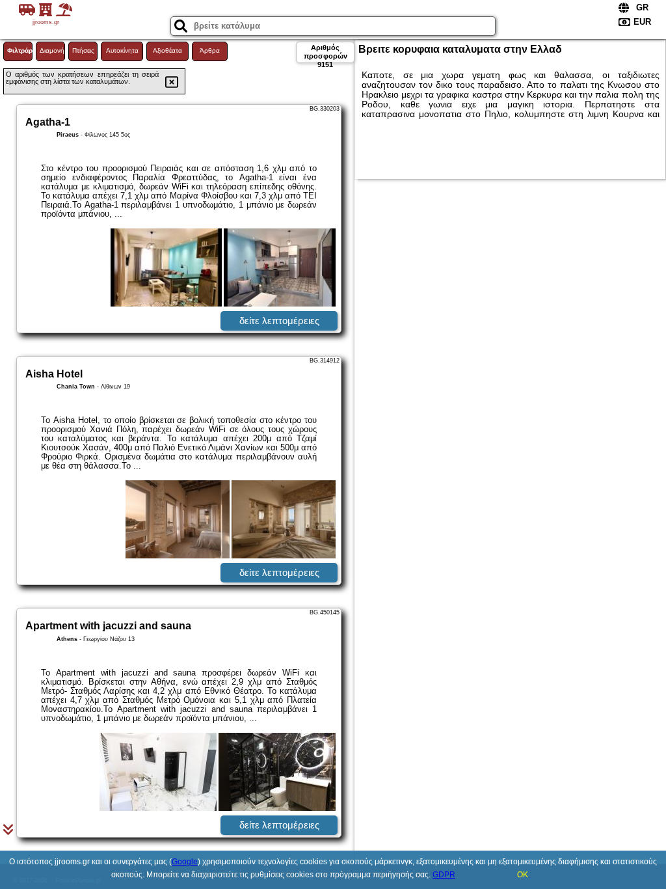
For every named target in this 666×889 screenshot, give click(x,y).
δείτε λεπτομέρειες (279, 320)
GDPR (444, 874)
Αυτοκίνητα (122, 50)
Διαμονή (52, 50)
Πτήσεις (83, 50)
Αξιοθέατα (167, 50)
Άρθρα (210, 50)
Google (185, 861)
